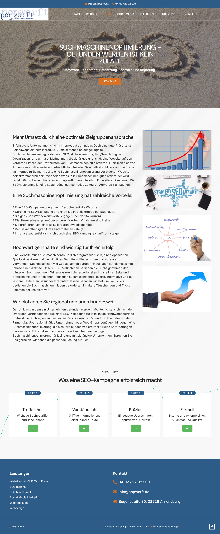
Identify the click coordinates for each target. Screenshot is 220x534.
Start (76, 14)
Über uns (168, 14)
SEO (107, 14)
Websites (92, 14)
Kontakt (187, 14)
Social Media (125, 14)
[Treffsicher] (32, 402)
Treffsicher (32, 409)
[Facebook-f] (212, 526)
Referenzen (148, 14)
